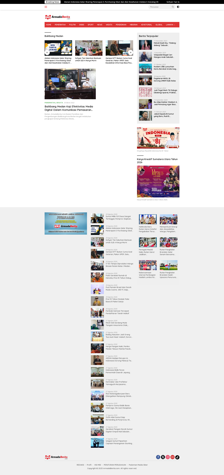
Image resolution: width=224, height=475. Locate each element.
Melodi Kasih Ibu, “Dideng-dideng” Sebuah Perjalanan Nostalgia (165, 44)
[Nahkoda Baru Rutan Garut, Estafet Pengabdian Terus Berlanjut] (148, 219)
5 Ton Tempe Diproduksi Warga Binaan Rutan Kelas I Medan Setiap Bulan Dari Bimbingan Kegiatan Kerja (119, 60)
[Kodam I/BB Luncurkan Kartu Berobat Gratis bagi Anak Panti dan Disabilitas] (145, 68)
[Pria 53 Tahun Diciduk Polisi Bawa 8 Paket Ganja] (97, 301)
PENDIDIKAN (121, 25)
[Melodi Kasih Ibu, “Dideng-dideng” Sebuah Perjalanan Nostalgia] (145, 45)
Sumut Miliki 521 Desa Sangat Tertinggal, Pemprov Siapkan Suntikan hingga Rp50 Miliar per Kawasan (118, 217)
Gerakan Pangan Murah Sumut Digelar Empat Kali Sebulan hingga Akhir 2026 (119, 430)
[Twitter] (163, 457)
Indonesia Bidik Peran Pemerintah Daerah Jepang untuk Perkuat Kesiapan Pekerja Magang (118, 371)
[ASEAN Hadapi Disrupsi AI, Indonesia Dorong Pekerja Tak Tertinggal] (97, 360)
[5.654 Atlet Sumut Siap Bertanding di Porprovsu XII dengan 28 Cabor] (97, 419)
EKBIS (81, 25)
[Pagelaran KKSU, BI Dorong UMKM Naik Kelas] (145, 80)
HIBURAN (133, 25)
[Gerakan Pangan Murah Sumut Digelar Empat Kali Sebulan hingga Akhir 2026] (97, 431)
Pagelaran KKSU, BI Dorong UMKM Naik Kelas (165, 79)
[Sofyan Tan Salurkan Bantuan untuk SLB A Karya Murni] (58, 48)
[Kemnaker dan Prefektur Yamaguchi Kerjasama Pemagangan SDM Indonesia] (97, 384)
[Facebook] (158, 457)
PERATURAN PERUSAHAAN (115, 465)
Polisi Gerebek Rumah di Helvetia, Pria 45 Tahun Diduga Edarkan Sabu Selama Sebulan (119, 276)
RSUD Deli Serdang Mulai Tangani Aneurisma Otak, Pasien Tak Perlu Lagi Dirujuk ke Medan (118, 324)
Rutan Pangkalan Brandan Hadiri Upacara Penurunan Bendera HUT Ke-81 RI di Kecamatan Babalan (168, 275)
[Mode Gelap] (178, 7)
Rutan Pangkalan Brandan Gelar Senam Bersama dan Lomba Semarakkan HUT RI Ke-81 (168, 252)
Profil (89, 465)
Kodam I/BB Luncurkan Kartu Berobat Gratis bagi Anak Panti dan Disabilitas (165, 67)
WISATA (109, 25)
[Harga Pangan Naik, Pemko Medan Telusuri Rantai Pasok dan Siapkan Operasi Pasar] (97, 348)
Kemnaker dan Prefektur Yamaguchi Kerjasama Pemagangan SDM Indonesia (118, 383)
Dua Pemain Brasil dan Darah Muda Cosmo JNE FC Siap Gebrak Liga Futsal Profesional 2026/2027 (119, 288)
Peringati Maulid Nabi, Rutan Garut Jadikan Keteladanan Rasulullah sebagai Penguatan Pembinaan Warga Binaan (147, 252)
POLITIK (72, 25)
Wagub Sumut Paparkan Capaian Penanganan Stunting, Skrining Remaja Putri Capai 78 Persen (119, 442)
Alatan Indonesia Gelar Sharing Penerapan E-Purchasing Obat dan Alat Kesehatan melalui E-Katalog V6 (86, 2)
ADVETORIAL (146, 25)
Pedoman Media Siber (138, 465)
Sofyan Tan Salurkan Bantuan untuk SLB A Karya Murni (167, 2)
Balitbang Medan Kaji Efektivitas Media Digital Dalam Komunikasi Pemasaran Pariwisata (69, 110)
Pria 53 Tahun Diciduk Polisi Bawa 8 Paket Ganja (117, 300)
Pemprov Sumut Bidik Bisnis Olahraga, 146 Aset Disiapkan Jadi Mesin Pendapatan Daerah (119, 406)
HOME (48, 25)
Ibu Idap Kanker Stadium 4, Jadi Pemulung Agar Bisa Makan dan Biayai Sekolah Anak (165, 103)
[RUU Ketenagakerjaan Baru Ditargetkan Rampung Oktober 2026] (97, 395)
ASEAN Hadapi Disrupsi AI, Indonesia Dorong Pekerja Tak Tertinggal (119, 359)
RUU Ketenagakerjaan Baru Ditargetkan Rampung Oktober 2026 (119, 395)
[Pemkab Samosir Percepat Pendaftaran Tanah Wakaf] (97, 313)
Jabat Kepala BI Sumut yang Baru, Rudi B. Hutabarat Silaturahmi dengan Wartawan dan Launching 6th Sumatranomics (164, 115)
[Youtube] (172, 457)
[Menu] (46, 7)
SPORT (91, 25)
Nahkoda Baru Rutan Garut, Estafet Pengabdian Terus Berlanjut (148, 229)
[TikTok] (177, 457)
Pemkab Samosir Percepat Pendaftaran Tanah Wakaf (117, 312)
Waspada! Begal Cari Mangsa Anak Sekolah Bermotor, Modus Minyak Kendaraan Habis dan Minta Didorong (165, 56)
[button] (173, 7)
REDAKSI (80, 465)
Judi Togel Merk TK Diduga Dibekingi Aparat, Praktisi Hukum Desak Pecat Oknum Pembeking (165, 91)
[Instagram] (168, 457)
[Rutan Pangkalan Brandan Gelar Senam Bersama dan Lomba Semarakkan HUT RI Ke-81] (168, 242)
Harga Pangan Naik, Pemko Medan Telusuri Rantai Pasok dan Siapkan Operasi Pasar (118, 347)
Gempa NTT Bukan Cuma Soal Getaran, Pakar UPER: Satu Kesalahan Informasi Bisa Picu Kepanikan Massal (88, 60)
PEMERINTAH (60, 25)
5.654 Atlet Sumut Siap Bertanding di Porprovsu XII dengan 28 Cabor (118, 418)
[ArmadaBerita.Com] (58, 17)
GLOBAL (159, 25)
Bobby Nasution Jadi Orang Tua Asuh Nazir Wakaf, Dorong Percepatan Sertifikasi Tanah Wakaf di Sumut (119, 335)
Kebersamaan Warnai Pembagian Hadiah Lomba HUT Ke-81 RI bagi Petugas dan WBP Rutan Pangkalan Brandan (147, 275)
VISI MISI (97, 465)
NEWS (99, 25)
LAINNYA (169, 25)
